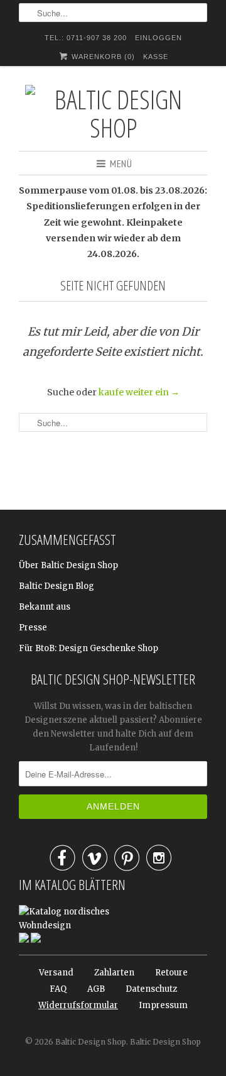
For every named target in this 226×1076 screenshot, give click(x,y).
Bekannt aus (44, 606)
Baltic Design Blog (56, 586)
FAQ (58, 989)
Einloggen (158, 37)
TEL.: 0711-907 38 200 (86, 37)
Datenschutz (151, 989)
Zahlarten (114, 972)
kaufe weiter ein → (139, 392)
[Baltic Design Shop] (113, 113)
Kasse (155, 56)
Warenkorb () (102, 56)
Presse (33, 627)
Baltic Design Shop (90, 1041)
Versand (56, 972)
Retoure (171, 972)
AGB (96, 989)
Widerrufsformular (78, 1005)
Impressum (163, 1005)
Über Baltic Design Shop (68, 565)
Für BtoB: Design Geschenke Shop (88, 648)
